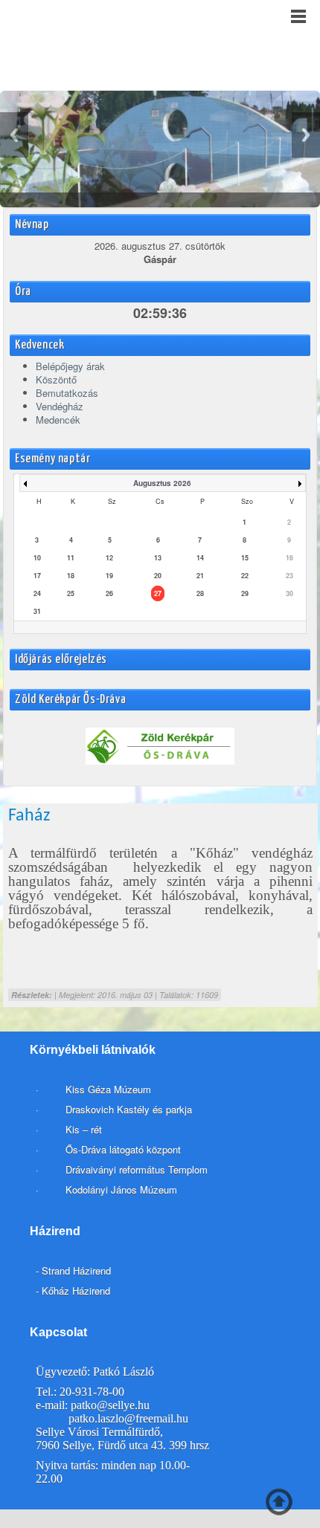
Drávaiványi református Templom (136, 1169)
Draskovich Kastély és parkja (129, 1109)
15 (245, 558)
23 (289, 575)
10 (37, 558)
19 (109, 575)
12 (109, 558)
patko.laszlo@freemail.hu (128, 1418)
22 (245, 575)
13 (157, 558)
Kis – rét (82, 1129)
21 (200, 575)
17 (37, 575)
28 (200, 593)
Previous (14, 135)
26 (109, 593)
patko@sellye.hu (110, 1405)
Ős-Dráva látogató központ (123, 1149)
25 (70, 593)
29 (245, 593)
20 (157, 575)
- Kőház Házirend (73, 1290)
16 (289, 558)
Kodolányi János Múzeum (121, 1189)
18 (70, 575)
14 (200, 558)
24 (37, 593)
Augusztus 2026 (162, 483)
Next (306, 135)
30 (289, 593)
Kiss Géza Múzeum (107, 1089)
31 (37, 611)
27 (157, 593)
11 (70, 558)
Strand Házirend (76, 1270)
